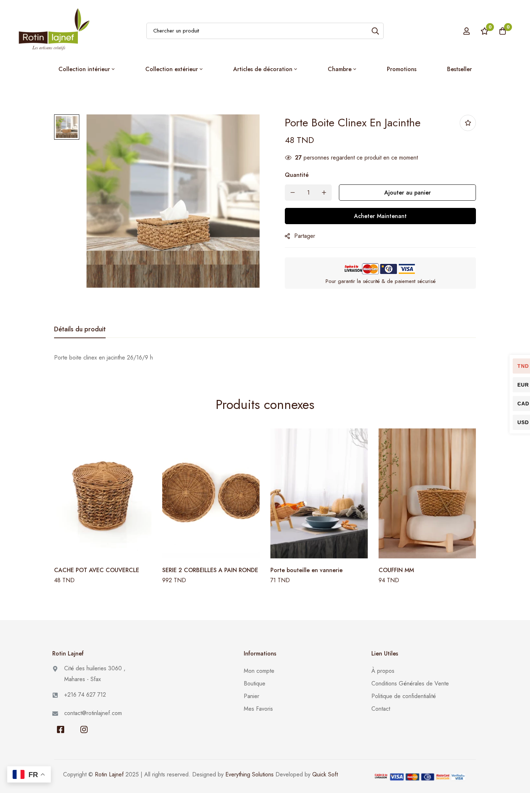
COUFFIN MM (396, 570)
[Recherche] (375, 31)
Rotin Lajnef (109, 774)
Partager (304, 236)
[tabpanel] (265, 358)
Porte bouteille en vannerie (306, 570)
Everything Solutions (249, 774)
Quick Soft (325, 774)
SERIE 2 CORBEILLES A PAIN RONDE (210, 570)
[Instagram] (84, 730)
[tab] (80, 329)
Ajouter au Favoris (468, 123)
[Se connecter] (467, 31)
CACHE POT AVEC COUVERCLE (96, 570)
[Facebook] (60, 730)
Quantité (297, 175)
